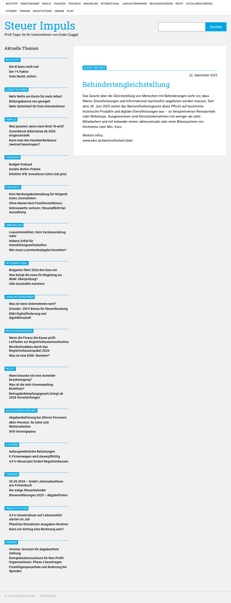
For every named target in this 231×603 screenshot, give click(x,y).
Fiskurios (74, 3)
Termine (24, 11)
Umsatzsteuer (42, 11)
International (110, 3)
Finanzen (60, 3)
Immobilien (90, 3)
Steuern (11, 11)
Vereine (59, 11)
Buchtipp (12, 3)
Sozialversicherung (199, 3)
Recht (179, 3)
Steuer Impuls (40, 26)
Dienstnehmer (30, 3)
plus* (70, 11)
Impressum (48, 596)
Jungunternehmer (134, 3)
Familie (46, 3)
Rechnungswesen (161, 3)
